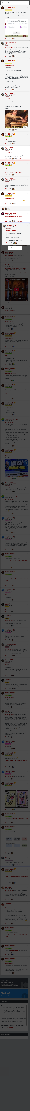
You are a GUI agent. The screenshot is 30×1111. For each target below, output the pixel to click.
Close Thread (15, 248)
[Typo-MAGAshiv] (12, 56)
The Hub (10, 8)
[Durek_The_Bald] (16, 243)
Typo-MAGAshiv (10, 43)
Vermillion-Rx (9, 7)
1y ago (6, 8)
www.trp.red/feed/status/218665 (13, 172)
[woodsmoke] (15, 38)
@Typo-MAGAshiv (9, 65)
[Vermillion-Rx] (12, 38)
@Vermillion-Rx (9, 47)
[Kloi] (16, 129)
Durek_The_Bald (10, 213)
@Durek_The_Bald (11, 230)
